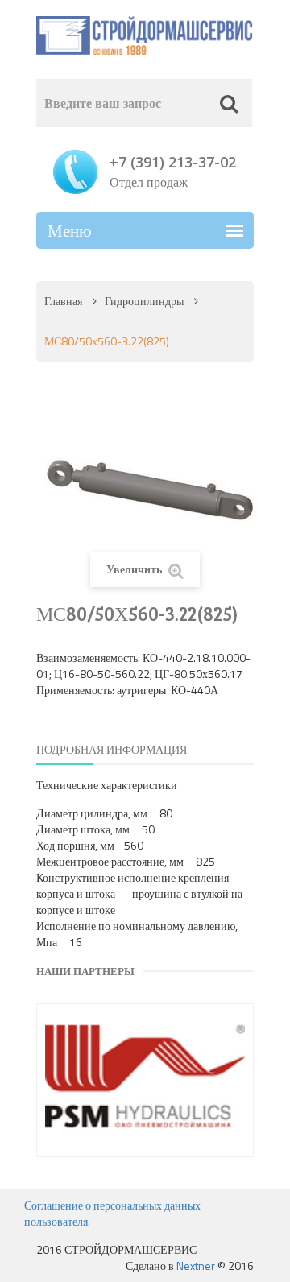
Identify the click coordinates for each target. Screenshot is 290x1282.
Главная (63, 300)
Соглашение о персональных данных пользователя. (112, 1213)
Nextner (195, 1265)
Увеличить (135, 568)
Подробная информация (111, 749)
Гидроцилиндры (144, 300)
